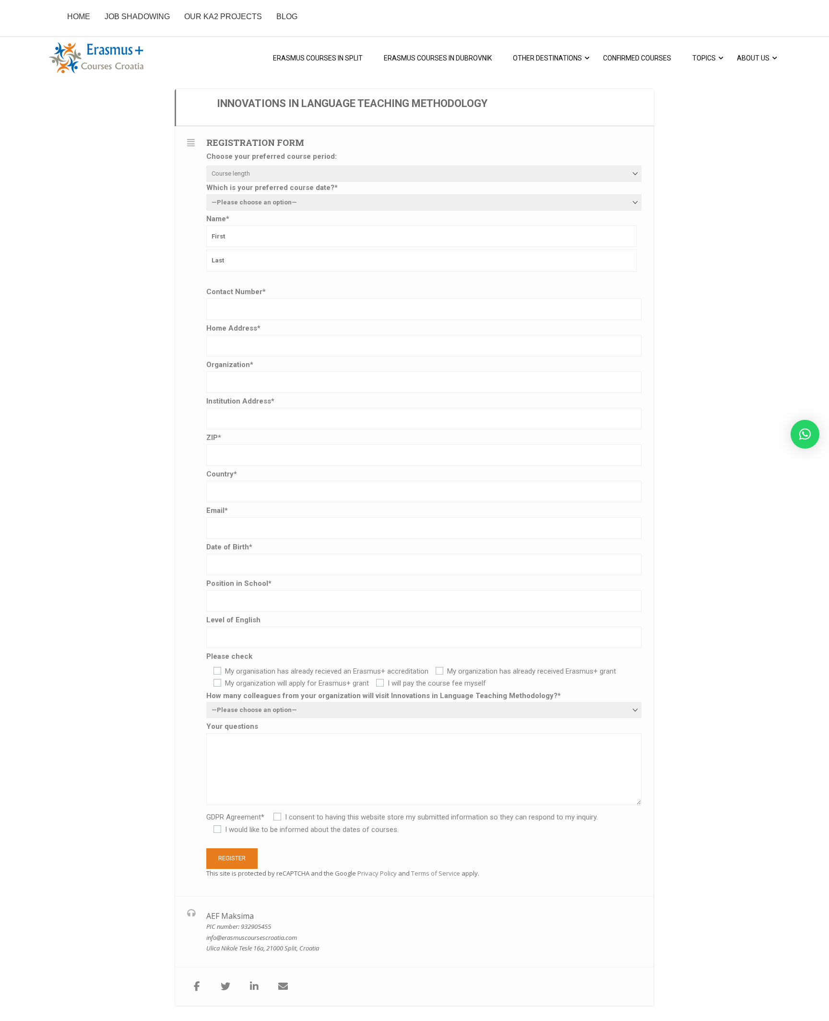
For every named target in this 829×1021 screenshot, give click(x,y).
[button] (805, 434)
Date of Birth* (229, 547)
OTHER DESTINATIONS (547, 58)
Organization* (229, 364)
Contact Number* (236, 291)
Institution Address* (240, 401)
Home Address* (233, 328)
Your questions (232, 726)
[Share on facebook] (197, 986)
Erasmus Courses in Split (318, 58)
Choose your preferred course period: (271, 156)
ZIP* (213, 437)
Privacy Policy (377, 873)
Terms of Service (435, 873)
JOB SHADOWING (137, 16)
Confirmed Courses (637, 58)
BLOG (286, 16)
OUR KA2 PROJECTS (223, 16)
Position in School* (239, 583)
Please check (229, 656)
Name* (217, 218)
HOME (78, 16)
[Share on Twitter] (225, 986)
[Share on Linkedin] (254, 986)
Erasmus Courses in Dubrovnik (438, 58)
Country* (221, 474)
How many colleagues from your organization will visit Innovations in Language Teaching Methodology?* (383, 695)
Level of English (233, 620)
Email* (217, 510)
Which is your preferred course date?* (272, 187)
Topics (704, 58)
